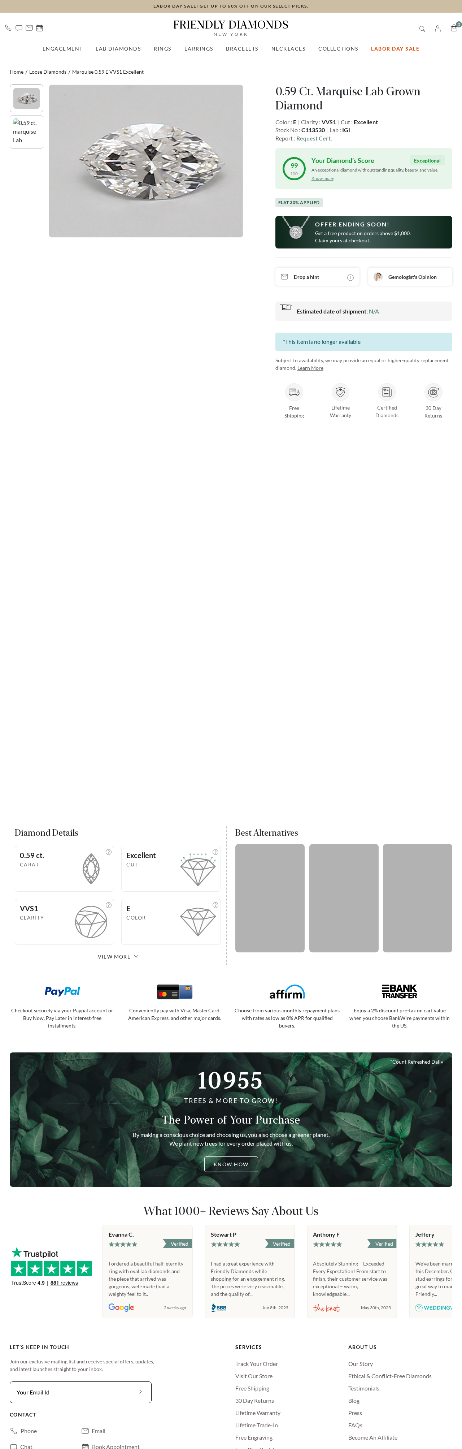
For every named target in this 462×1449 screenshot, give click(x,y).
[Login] (437, 27)
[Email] (29, 28)
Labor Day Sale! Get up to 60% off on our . (231, 6)
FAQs (355, 1425)
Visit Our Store (254, 1375)
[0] (454, 27)
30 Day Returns (254, 1400)
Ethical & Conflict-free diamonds (390, 1375)
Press (355, 1412)
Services (248, 1347)
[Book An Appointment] (39, 28)
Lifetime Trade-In (256, 1425)
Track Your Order (256, 1363)
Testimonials (363, 1388)
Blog (353, 1400)
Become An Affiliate (372, 1437)
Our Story (360, 1363)
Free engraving (254, 1437)
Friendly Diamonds (231, 27)
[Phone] (8, 28)
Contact (23, 1414)
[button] (19, 28)
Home (16, 72)
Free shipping (252, 1388)
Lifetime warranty (257, 1412)
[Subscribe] (140, 1392)
